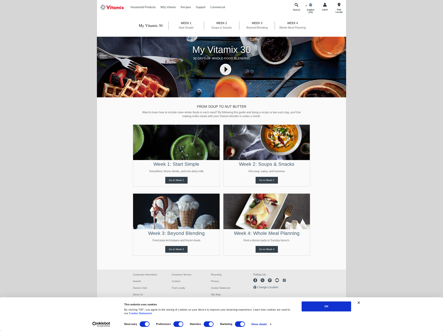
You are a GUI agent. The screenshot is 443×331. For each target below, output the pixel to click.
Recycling (216, 274)
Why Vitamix (168, 7)
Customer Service (181, 274)
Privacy (215, 281)
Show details (259, 324)
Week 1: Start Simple (176, 164)
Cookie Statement (140, 313)
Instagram (284, 280)
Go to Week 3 (176, 249)
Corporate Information (145, 274)
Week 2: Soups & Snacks (266, 164)
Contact (176, 281)
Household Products (143, 7)
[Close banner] (359, 302)
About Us (138, 294)
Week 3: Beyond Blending (176, 233)
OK (326, 306)
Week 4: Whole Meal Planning (267, 233)
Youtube (277, 280)
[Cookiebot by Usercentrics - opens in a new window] (101, 324)
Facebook (255, 280)
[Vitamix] (111, 7)
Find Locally (178, 287)
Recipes (186, 7)
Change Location (267, 287)
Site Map (216, 294)
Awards (137, 281)
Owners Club (140, 287)
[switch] (178, 324)
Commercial (217, 7)
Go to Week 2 (266, 180)
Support (200, 7)
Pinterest (270, 280)
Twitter (262, 280)
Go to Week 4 (266, 249)
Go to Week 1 (176, 180)
